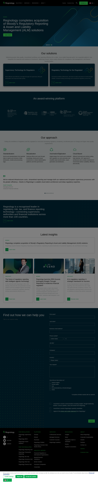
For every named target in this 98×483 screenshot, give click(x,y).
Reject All (19, 476)
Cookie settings (9, 476)
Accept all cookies (31, 476)
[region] (49, 477)
